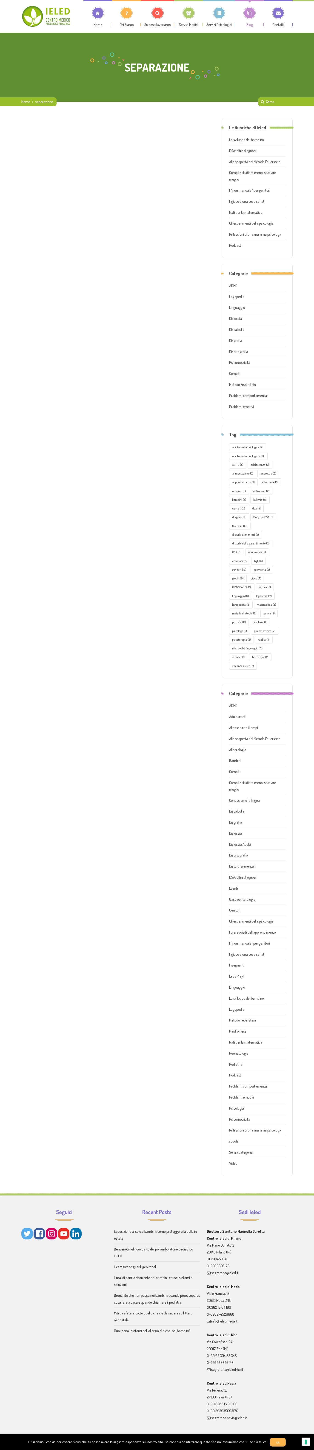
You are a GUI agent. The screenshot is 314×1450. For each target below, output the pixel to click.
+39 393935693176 (223, 1411)
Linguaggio (237, 307)
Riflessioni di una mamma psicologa (255, 234)
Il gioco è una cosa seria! (246, 201)
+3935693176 (219, 1266)
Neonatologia (238, 1053)
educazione (257, 552)
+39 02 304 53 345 (223, 1355)
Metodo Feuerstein (242, 384)
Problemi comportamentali (248, 395)
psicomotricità (264, 631)
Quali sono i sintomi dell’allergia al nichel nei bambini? (152, 1330)
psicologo (239, 631)
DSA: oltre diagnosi (242, 150)
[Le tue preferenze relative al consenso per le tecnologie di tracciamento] (306, 1442)
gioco (256, 578)
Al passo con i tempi (243, 727)
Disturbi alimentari (242, 866)
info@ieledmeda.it (224, 1321)
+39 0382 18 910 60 (223, 1404)
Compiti (234, 373)
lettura (265, 587)
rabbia (264, 639)
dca (256, 508)
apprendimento (243, 482)
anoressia (268, 473)
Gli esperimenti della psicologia (251, 223)
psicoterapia (241, 639)
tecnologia (260, 657)
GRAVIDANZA (241, 587)
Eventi (233, 888)
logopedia (264, 596)
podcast (239, 622)
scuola (238, 657)
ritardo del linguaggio (247, 648)
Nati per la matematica (245, 212)
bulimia (260, 499)
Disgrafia (235, 340)
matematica (266, 604)
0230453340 (218, 1259)
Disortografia (238, 351)
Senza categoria (241, 1152)
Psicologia (236, 1108)
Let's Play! (236, 976)
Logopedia (236, 296)
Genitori (234, 910)
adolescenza (260, 464)
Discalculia (236, 329)
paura (269, 613)
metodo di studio (244, 613)
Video (233, 1163)
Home (25, 101)
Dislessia (235, 318)
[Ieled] (46, 16)
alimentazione (242, 473)
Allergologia (237, 749)
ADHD (233, 285)
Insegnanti (236, 965)
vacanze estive (243, 666)
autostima (261, 491)
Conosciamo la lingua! (244, 800)
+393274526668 (221, 1314)
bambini (239, 499)
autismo (239, 491)
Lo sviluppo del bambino (246, 139)
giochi (238, 578)
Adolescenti (237, 716)
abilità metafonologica (247, 447)
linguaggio (240, 596)
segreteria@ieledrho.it (227, 1369)
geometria (262, 569)
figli (258, 561)
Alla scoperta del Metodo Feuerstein (254, 161)
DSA (236, 552)
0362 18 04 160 (220, 1307)
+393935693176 (221, 1362)
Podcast (235, 245)
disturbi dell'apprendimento (250, 543)
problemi (260, 622)
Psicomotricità (239, 362)
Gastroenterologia (242, 899)
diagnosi (239, 517)
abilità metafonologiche (248, 456)
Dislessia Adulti (240, 844)
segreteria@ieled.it (224, 1273)
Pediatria (235, 1064)
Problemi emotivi (241, 406)
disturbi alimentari (245, 534)
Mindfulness (237, 1031)
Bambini (235, 760)
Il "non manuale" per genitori (249, 943)
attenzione (270, 482)
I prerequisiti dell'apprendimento (252, 932)
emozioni (239, 561)
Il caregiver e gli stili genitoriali (135, 1267)
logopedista (241, 604)
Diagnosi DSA (263, 517)
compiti (238, 508)
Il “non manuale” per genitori (249, 190)
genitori (239, 569)
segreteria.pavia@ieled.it (229, 1417)
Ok (278, 1442)
